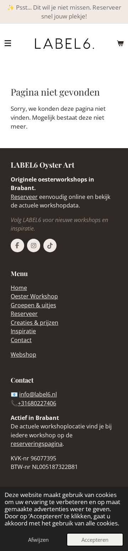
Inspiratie (23, 331)
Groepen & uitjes (33, 305)
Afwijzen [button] (38, 539)
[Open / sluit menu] (8, 43)
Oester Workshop (34, 296)
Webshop (23, 354)
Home (19, 288)
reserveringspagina (37, 444)
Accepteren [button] (94, 539)
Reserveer (24, 197)
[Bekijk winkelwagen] (120, 43)
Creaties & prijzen (34, 322)
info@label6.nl (38, 394)
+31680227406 (37, 403)
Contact (21, 340)
